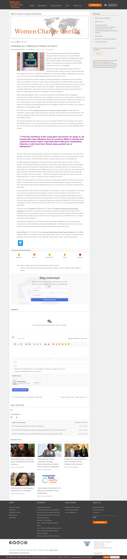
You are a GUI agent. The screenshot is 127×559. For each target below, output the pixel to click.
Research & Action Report (72, 507)
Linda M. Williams (22, 232)
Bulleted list (34, 344)
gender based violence (33, 265)
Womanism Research (43, 517)
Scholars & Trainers (98, 507)
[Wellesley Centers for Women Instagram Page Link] (25, 543)
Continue (65, 557)
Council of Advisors (98, 510)
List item (40, 344)
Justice (62, 268)
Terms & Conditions (36, 371)
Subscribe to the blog (49, 299)
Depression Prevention (43, 507)
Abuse (23, 265)
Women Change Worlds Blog (102, 18)
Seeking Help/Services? (101, 41)
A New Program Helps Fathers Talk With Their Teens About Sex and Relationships (49, 490)
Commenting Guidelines (101, 25)
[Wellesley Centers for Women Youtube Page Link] (22, 543)
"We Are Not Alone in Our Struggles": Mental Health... (29, 397)
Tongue (63, 344)
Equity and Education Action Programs (48, 536)
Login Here (84, 338)
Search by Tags (99, 21)
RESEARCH (41, 502)
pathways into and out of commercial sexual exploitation (50, 110)
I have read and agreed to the (27, 371)
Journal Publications (71, 512)
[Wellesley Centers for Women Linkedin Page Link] (18, 542)
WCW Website (98, 36)
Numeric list (37, 344)
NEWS (11, 502)
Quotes (45, 344)
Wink (69, 344)
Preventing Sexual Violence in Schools (48, 515)
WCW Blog (12, 510)
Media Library (13, 515)
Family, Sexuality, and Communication (48, 510)
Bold (15, 344)
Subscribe (98, 53)
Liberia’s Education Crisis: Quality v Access (72, 397)
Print (25, 42)
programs (32, 208)
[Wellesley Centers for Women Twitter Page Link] (14, 542)
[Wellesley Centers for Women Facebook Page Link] (10, 542)
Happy (53, 344)
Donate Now (95, 5)
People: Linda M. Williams (73, 268)
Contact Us (96, 512)
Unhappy (66, 344)
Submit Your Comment (20, 390)
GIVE (94, 517)
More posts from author (81, 422)
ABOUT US (97, 502)
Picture (29, 344)
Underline (21, 344)
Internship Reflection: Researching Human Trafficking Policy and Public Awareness (22, 461)
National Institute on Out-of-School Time (19, 552)
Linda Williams (30, 49)
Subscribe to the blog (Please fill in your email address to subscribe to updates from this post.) (39, 369)
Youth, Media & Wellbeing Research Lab (49, 528)
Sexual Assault (54, 265)
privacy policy (88, 557)
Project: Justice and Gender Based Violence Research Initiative (39, 268)
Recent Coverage (14, 507)
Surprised (60, 344)
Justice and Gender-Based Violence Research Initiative (58, 232)
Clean (48, 344)
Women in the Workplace (44, 520)
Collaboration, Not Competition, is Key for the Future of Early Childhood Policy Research (75, 461)
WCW (23, 270)
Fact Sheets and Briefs (71, 510)
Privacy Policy (54, 550)
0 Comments (49, 49)
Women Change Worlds (18, 49)
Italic (18, 344)
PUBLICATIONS (70, 502)
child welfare (45, 265)
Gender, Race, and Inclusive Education (48, 512)
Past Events (12, 517)
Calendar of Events (14, 512)
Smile (56, 344)
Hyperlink (26, 344)
